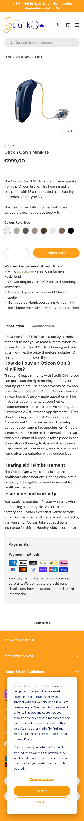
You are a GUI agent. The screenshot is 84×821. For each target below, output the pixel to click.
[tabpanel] (42, 432)
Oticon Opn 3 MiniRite (29, 56)
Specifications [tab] (43, 326)
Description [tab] (14, 326)
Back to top (42, 623)
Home (7, 56)
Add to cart (56, 253)
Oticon (9, 145)
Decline (42, 802)
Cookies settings (42, 779)
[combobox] (42, 42)
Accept (42, 791)
